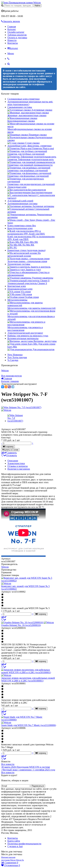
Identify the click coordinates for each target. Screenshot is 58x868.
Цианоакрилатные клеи (19, 289)
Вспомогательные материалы (23, 338)
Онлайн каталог (15, 32)
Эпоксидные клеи (16, 187)
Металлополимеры (17, 300)
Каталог (11, 29)
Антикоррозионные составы (22, 203)
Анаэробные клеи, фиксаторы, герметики (29, 145)
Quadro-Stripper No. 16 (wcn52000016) (21, 625)
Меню (10, 53)
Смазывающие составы (19, 107)
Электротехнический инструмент (25, 333)
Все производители (11, 375)
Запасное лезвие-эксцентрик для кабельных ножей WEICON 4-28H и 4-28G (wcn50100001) (28, 679)
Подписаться (38, 786)
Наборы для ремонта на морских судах (27, 335)
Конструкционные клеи (20, 228)
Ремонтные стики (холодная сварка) (26, 250)
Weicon (5, 370)
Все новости (7, 764)
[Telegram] (12, 386)
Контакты (12, 43)
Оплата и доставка (17, 37)
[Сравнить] (3, 617)
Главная (11, 26)
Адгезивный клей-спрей (20, 200)
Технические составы (18, 264)
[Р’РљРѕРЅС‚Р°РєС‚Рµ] (2, 386)
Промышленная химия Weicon (24, 2)
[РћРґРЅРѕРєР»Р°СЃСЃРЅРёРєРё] (6, 386)
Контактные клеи (16, 286)
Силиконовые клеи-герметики (23, 99)
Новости (12, 40)
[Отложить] (3, 619)
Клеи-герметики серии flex (21, 225)
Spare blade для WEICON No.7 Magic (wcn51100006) (28, 725)
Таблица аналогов (17, 34)
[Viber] (9, 386)
